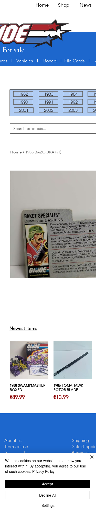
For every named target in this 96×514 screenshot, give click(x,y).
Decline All (47, 495)
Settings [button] (48, 505)
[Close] (89, 460)
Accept (47, 483)
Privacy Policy (43, 471)
